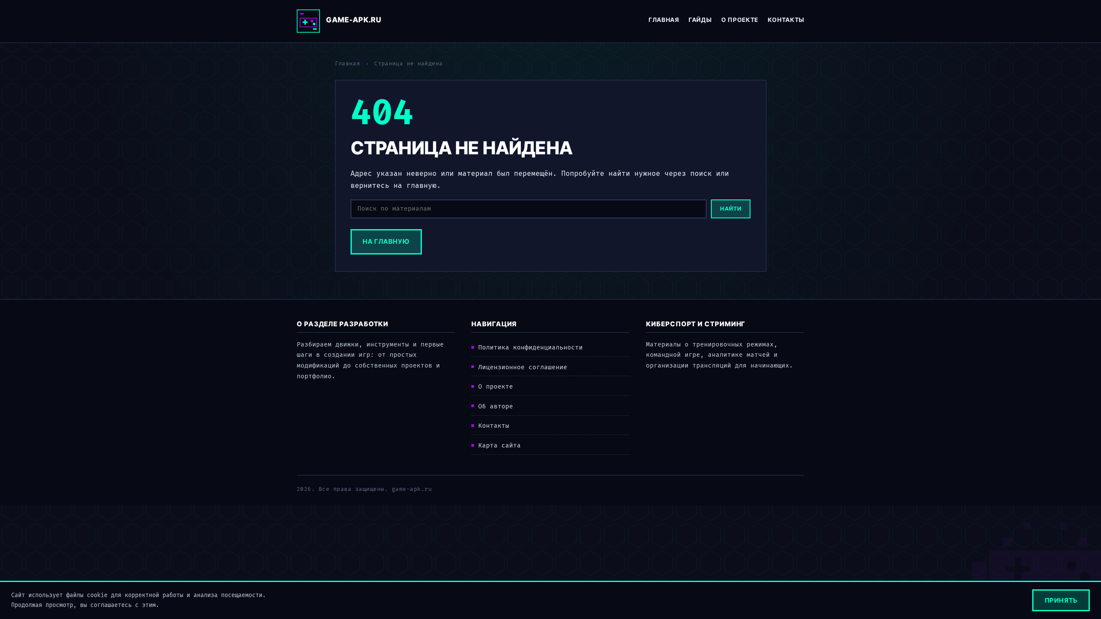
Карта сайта (499, 445)
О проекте (739, 19)
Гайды (700, 19)
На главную (386, 241)
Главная (664, 19)
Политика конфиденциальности (530, 347)
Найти (730, 208)
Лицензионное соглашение (522, 367)
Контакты (786, 19)
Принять (1061, 600)
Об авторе (495, 406)
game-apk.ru (353, 19)
